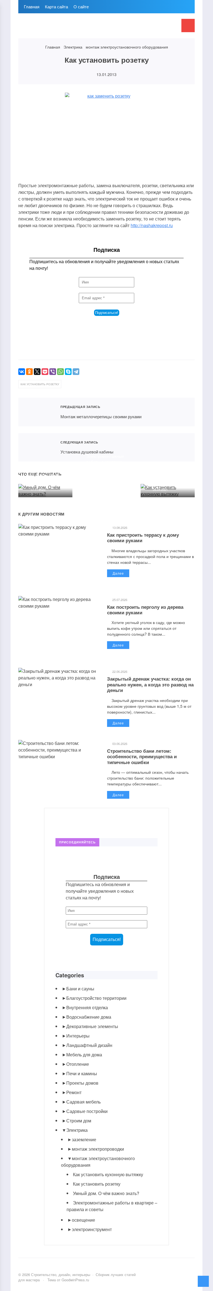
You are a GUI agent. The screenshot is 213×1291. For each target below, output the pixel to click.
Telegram (85, 821)
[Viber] (52, 371)
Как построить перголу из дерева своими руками (145, 609)
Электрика (77, 1130)
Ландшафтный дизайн (89, 1045)
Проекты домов (82, 1083)
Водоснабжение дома (88, 1017)
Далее (118, 573)
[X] (37, 371)
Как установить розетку (96, 1184)
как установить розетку (40, 384)
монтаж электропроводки (98, 1149)
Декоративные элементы (92, 1026)
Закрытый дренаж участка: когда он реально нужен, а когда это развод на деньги (150, 684)
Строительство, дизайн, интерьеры (60, 28)
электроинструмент (92, 1229)
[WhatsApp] (60, 371)
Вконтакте (60, 821)
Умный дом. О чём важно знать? (42, 477)
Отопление (77, 1064)
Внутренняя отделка (87, 1007)
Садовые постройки (87, 1111)
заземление (84, 1139)
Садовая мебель (83, 1102)
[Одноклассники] (29, 371)
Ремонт (74, 1092)
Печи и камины (81, 1073)
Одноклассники (97, 821)
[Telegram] (76, 371)
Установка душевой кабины (36, 447)
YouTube (72, 821)
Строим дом (78, 1120)
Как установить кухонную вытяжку (165, 477)
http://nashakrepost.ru (152, 225)
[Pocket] (45, 371)
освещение (83, 1220)
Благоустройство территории (96, 998)
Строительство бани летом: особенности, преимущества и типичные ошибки (142, 756)
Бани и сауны (80, 988)
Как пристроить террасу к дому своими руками (143, 537)
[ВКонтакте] (21, 371)
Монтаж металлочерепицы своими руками (36, 412)
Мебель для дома (84, 1054)
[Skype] (68, 371)
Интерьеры (78, 1036)
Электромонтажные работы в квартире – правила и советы (105, 461)
